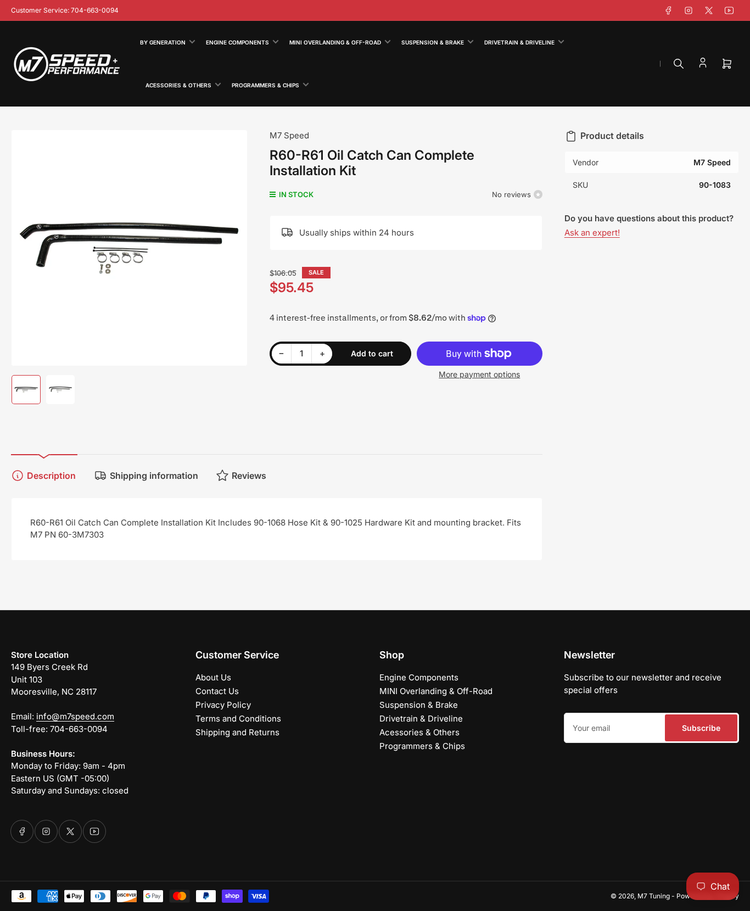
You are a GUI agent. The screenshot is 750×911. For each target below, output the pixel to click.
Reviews (249, 475)
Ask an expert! (592, 232)
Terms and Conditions (238, 718)
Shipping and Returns (237, 732)
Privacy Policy (223, 705)
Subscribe (701, 728)
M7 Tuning (653, 896)
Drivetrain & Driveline (519, 42)
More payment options (479, 374)
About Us (213, 677)
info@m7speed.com (75, 716)
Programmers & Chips (265, 85)
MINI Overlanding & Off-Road (335, 42)
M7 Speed (289, 135)
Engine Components (237, 42)
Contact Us (217, 691)
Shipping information (154, 475)
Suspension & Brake (432, 42)
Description (51, 475)
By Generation (163, 42)
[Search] (679, 64)
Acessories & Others (178, 85)
